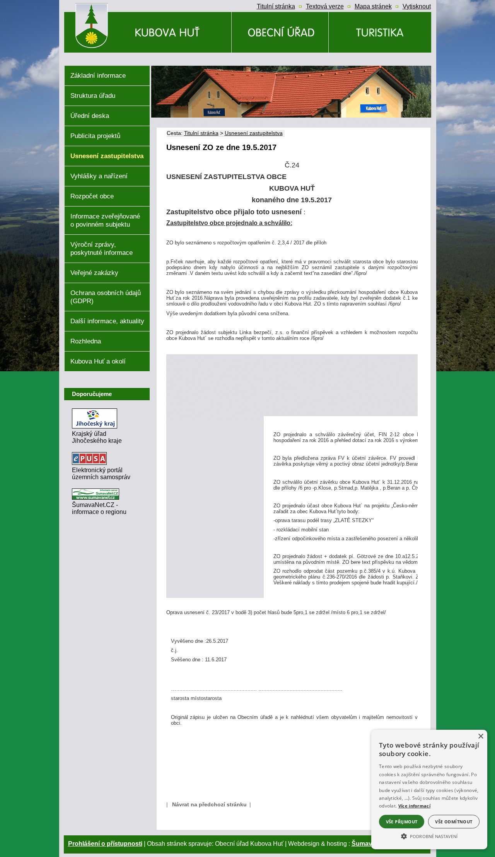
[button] (429, 835)
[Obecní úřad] (280, 32)
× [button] (480, 736)
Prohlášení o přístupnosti (105, 843)
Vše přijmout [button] (402, 822)
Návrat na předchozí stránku (209, 804)
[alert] (429, 789)
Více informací (414, 806)
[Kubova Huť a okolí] (380, 32)
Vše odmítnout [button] (453, 822)
